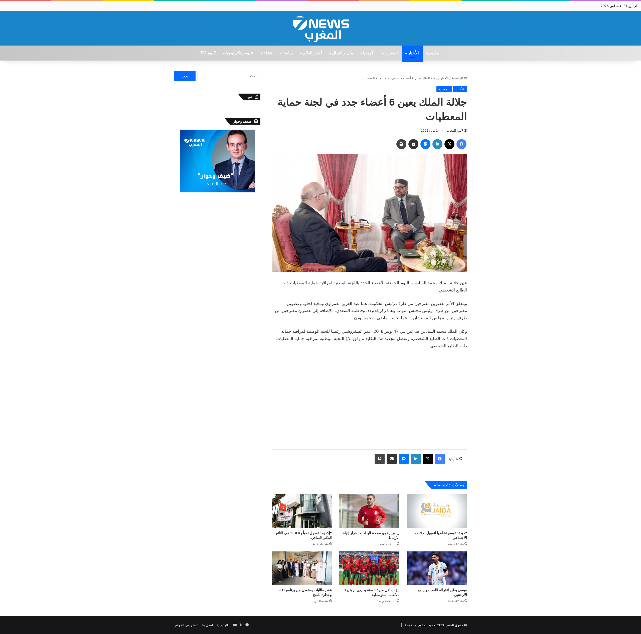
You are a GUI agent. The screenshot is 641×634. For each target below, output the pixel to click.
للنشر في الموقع (186, 625)
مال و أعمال (342, 53)
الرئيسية (433, 53)
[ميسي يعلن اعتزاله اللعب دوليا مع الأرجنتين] (437, 568)
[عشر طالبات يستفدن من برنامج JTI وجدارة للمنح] (302, 568)
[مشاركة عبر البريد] (413, 144)
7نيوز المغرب (454, 130)
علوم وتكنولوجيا (239, 53)
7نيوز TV (208, 53)
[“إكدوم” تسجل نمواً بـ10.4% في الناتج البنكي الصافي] (302, 511)
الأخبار (413, 53)
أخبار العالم (312, 53)
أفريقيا (369, 53)
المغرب (391, 53)
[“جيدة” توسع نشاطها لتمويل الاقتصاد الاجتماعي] (437, 511)
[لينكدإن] (437, 144)
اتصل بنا (207, 625)
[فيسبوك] (461, 144)
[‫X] (449, 144)
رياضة (287, 53)
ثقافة (267, 53)
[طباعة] (401, 144)
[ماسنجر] (425, 144)
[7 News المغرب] (320, 28)
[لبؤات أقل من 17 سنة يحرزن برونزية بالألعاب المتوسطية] (369, 568)
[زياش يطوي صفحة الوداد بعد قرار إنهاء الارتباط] (369, 511)
